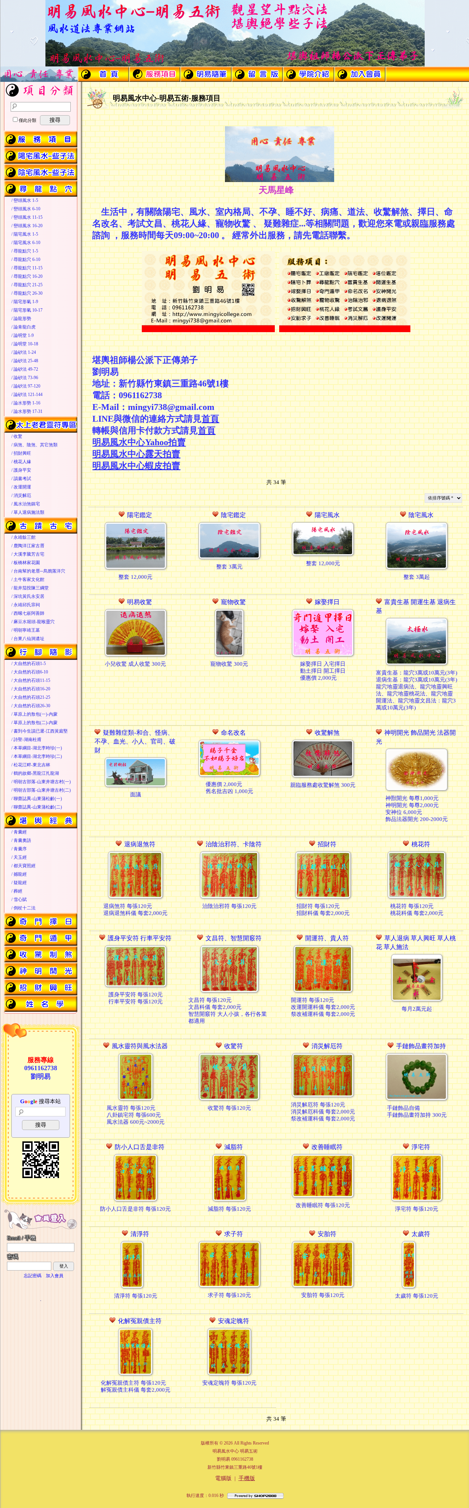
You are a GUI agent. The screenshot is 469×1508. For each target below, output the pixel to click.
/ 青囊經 (19, 832)
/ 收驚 (16, 436)
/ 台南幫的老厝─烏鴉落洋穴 (38, 571)
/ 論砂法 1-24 (23, 352)
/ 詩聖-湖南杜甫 (26, 739)
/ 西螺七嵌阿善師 (27, 613)
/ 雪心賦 (19, 899)
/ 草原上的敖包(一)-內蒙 (34, 714)
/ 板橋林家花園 (25, 562)
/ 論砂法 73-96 (24, 377)
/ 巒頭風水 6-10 (25, 208)
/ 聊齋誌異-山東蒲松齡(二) (36, 807)
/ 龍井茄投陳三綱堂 (30, 588)
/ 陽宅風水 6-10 (25, 242)
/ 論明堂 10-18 (24, 343)
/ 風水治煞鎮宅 (25, 503)
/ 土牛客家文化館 (27, 579)
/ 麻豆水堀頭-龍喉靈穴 (33, 621)
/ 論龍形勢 (21, 318)
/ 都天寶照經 (23, 865)
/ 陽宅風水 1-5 (24, 234)
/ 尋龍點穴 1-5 (24, 251)
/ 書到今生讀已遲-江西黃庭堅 (39, 731)
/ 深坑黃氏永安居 (27, 596)
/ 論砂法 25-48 (24, 360)
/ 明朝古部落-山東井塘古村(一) (41, 781)
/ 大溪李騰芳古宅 (27, 554)
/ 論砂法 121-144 (27, 394)
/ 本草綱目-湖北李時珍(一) (36, 748)
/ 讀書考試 (21, 478)
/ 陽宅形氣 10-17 (27, 310)
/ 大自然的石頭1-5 (28, 663)
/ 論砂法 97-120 (25, 386)
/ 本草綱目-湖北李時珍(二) (36, 756)
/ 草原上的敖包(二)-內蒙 (34, 722)
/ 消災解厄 (21, 495)
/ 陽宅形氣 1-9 (24, 301)
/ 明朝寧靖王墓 (25, 630)
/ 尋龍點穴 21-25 (27, 284)
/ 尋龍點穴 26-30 (27, 293)
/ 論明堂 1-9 (22, 335)
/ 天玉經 (19, 857)
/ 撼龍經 (19, 874)
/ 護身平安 (21, 470)
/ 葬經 (16, 891)
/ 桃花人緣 (21, 461)
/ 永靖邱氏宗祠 (25, 604)
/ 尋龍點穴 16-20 (27, 276)
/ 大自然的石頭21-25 (30, 697)
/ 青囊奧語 (21, 840)
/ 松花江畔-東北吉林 (30, 764)
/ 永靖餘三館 (23, 537)
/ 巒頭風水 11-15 (27, 217)
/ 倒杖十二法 (23, 908)
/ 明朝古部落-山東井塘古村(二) (41, 790)
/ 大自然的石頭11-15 (30, 680)
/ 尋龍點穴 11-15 (27, 267)
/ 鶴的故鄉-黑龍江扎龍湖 (35, 773)
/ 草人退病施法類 (27, 512)
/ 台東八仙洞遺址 (27, 638)
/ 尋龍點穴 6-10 (25, 259)
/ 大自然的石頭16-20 (30, 688)
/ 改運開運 (21, 487)
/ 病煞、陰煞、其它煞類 (34, 444)
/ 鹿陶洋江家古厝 (27, 545)
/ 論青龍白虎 (23, 327)
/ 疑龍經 (19, 882)
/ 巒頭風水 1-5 (24, 200)
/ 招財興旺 (21, 453)
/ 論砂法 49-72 (24, 369)
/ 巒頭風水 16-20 (27, 225)
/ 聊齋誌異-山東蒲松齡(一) (36, 798)
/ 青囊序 (19, 848)
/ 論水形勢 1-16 (25, 403)
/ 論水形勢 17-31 (27, 411)
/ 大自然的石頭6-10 (29, 672)
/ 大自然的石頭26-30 (30, 705)
